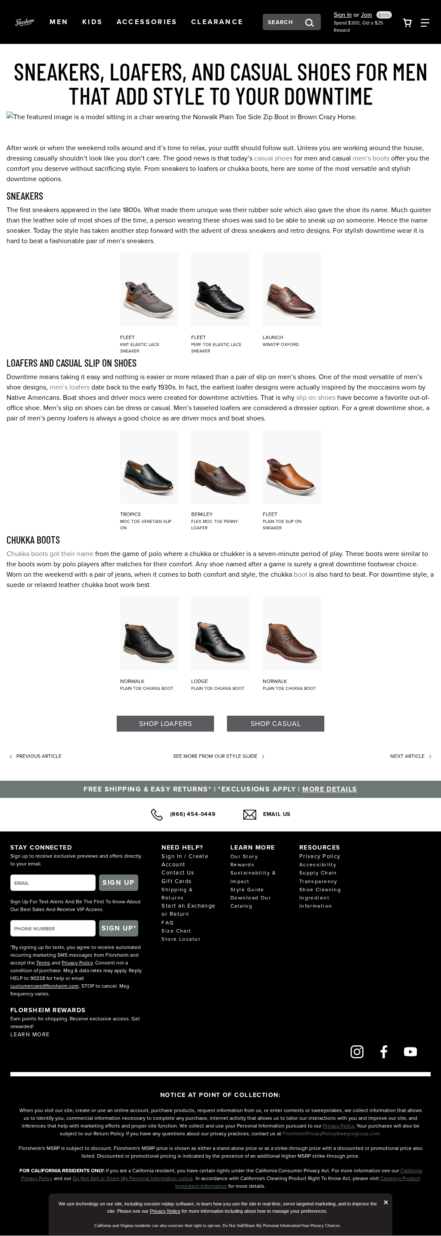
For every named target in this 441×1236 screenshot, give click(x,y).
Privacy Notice (165, 1211)
